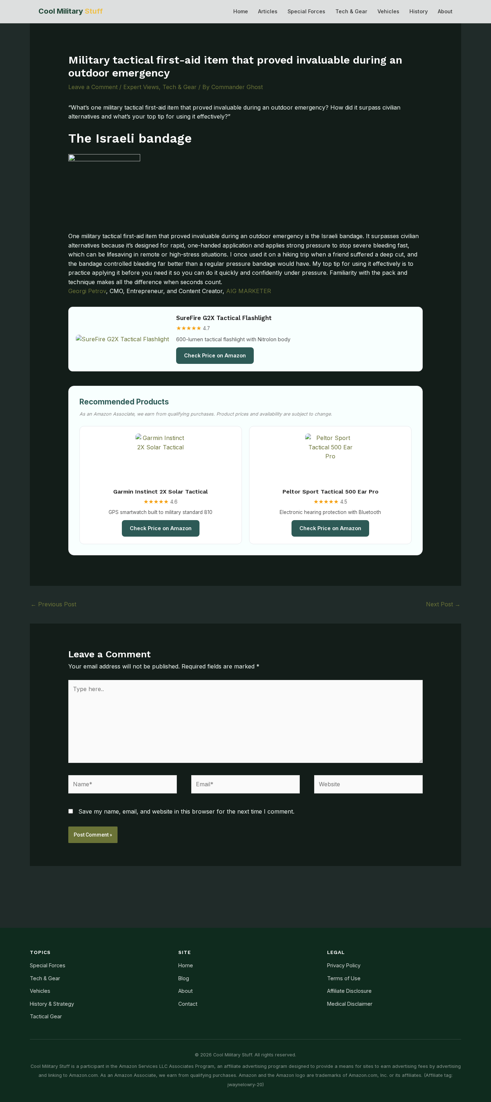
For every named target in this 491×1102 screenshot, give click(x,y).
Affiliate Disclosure (349, 991)
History (418, 11)
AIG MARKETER (248, 291)
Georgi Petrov (87, 291)
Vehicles (388, 11)
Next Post (443, 604)
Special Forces (306, 11)
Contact (187, 1004)
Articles (267, 11)
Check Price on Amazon (215, 355)
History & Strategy (52, 1004)
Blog (183, 978)
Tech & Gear (351, 11)
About (445, 11)
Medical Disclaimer (349, 1004)
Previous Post (53, 604)
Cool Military (70, 11)
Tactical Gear (46, 1016)
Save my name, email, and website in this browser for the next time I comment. (186, 811)
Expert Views (141, 87)
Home (240, 11)
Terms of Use (344, 978)
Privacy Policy (344, 965)
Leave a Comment (93, 87)
